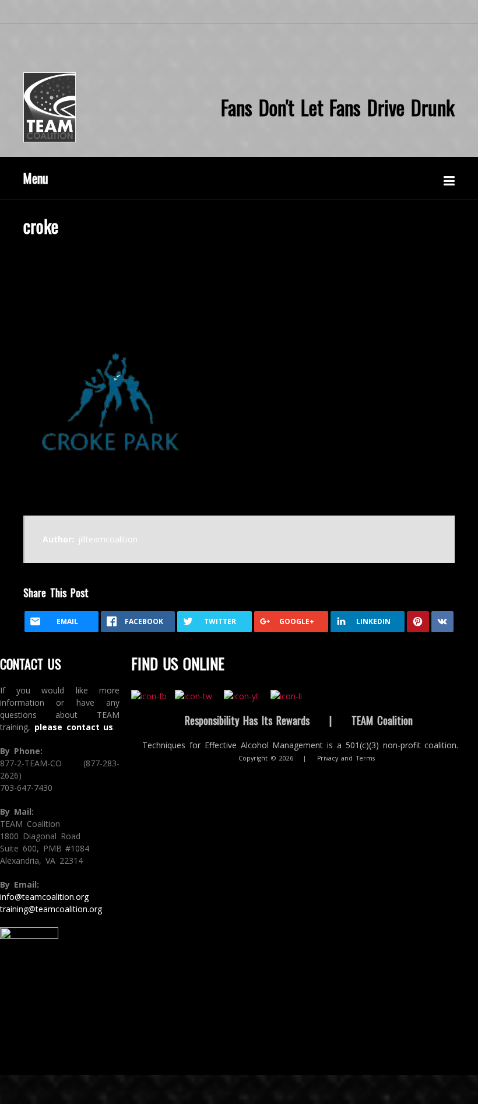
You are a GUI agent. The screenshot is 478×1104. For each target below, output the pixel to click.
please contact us (74, 727)
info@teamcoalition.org (44, 896)
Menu (35, 178)
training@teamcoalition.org (51, 908)
